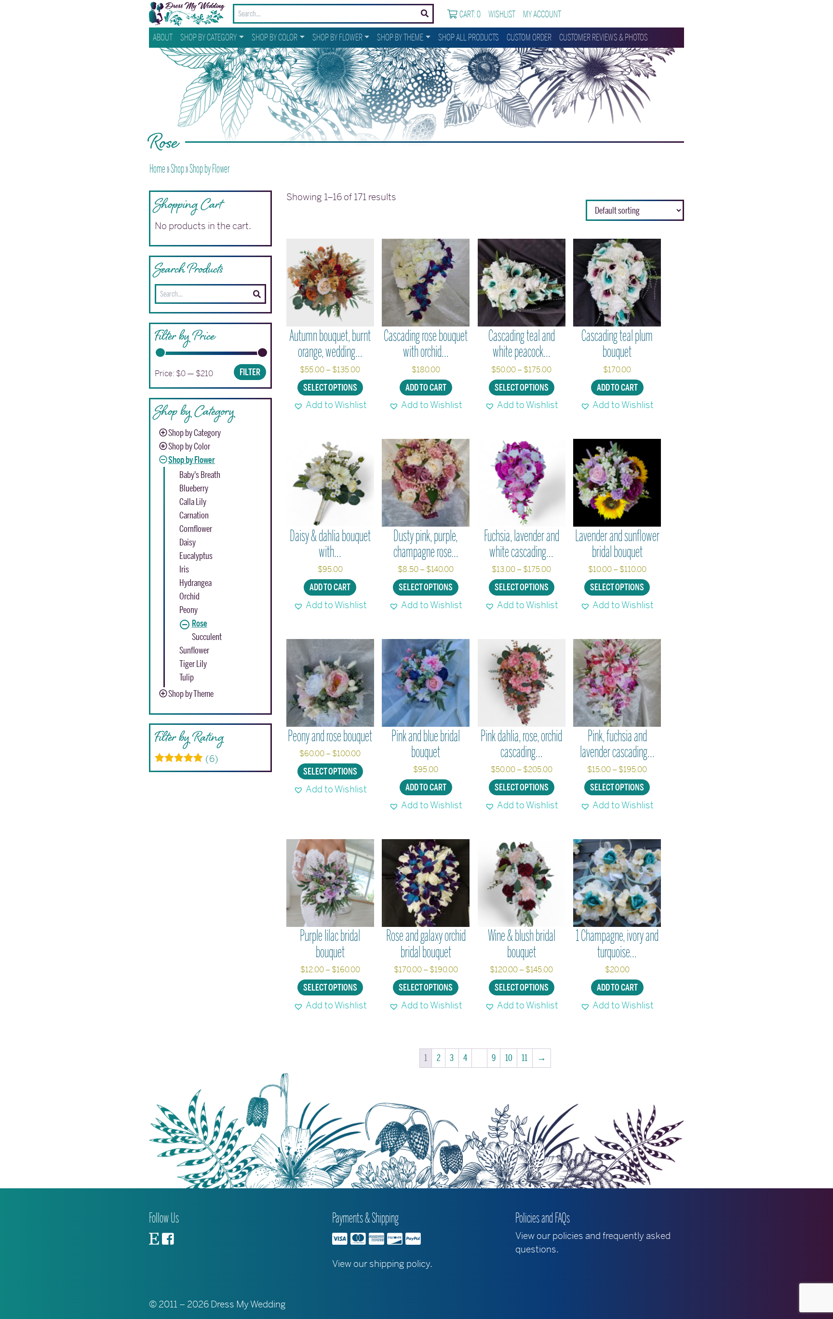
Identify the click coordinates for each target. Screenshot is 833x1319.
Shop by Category (208, 37)
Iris (184, 569)
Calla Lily (192, 502)
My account (542, 14)
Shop (177, 169)
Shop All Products (468, 37)
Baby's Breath (199, 475)
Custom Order (529, 37)
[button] (330, 405)
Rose (199, 623)
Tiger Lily (193, 664)
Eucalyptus (196, 556)
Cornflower (195, 529)
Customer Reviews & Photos (603, 37)
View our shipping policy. (382, 1263)
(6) (186, 759)
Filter (250, 372)
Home (157, 169)
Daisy (187, 542)
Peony (188, 610)
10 (508, 1058)
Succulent (207, 637)
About (163, 37)
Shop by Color (274, 37)
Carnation (194, 515)
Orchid (189, 596)
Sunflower (194, 650)
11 (524, 1058)
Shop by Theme (400, 37)
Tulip (186, 677)
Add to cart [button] (425, 387)
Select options (330, 387)
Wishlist (501, 14)
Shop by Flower (337, 37)
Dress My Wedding (248, 1304)
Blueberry (193, 488)
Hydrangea (195, 583)
